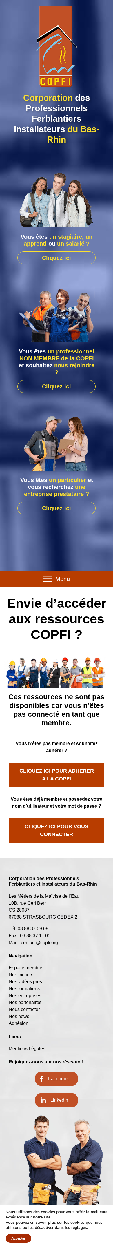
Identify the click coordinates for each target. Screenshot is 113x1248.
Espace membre (25, 967)
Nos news (19, 1016)
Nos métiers (21, 974)
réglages (79, 1227)
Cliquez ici (56, 258)
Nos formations (24, 988)
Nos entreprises (25, 995)
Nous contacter (24, 1009)
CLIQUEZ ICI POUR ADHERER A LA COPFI (56, 775)
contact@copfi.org (39, 942)
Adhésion (18, 1023)
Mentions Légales (27, 1048)
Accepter (18, 1238)
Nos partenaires (25, 1002)
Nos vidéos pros (25, 981)
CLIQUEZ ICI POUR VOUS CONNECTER (56, 830)
